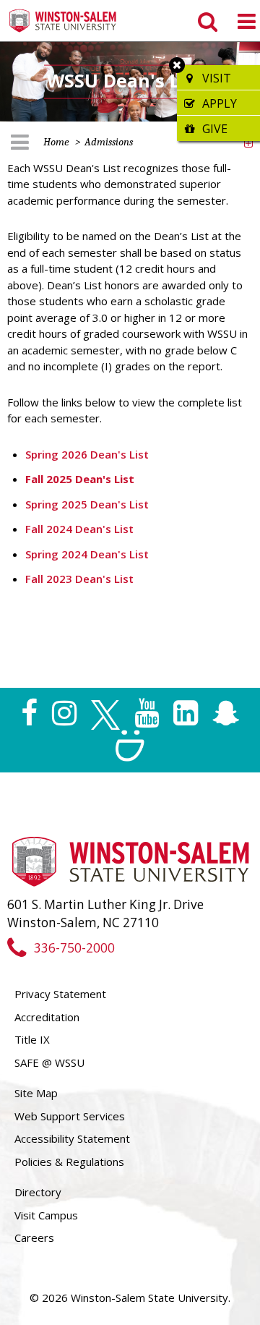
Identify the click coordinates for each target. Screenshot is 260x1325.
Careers (34, 1237)
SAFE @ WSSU (49, 1062)
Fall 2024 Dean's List (79, 528)
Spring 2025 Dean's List (87, 504)
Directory (37, 1192)
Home (56, 141)
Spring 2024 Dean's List (87, 554)
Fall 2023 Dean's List (79, 578)
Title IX (32, 1039)
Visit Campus (46, 1215)
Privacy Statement (60, 994)
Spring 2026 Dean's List (87, 454)
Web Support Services (69, 1116)
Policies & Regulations (69, 1161)
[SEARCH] (206, 21)
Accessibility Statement (72, 1138)
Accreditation (46, 1017)
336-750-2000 (74, 948)
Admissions (108, 141)
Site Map (36, 1093)
